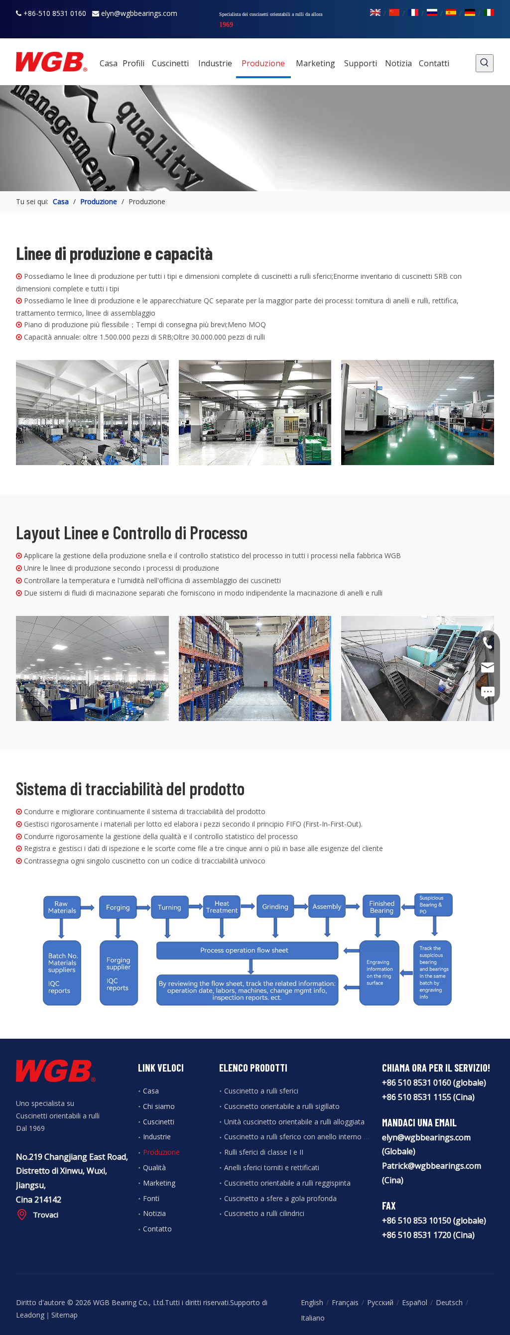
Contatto (157, 1228)
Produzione (161, 1152)
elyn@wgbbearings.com (139, 13)
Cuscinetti (158, 1121)
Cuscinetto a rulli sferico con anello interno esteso (304, 1136)
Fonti (151, 1198)
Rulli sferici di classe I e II (263, 1152)
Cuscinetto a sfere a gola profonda (280, 1198)
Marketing (159, 1183)
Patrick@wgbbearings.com (431, 1165)
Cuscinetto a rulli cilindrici (264, 1213)
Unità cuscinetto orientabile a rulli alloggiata (294, 1121)
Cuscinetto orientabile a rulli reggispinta (287, 1183)
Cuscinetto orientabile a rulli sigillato (282, 1106)
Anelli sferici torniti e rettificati (271, 1167)
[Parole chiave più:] (485, 63)
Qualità (154, 1167)
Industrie (157, 1136)
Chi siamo (159, 1106)
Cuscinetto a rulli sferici (261, 1090)
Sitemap (64, 1315)
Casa (151, 1090)
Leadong (30, 1315)
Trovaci (45, 1214)
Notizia (154, 1213)
